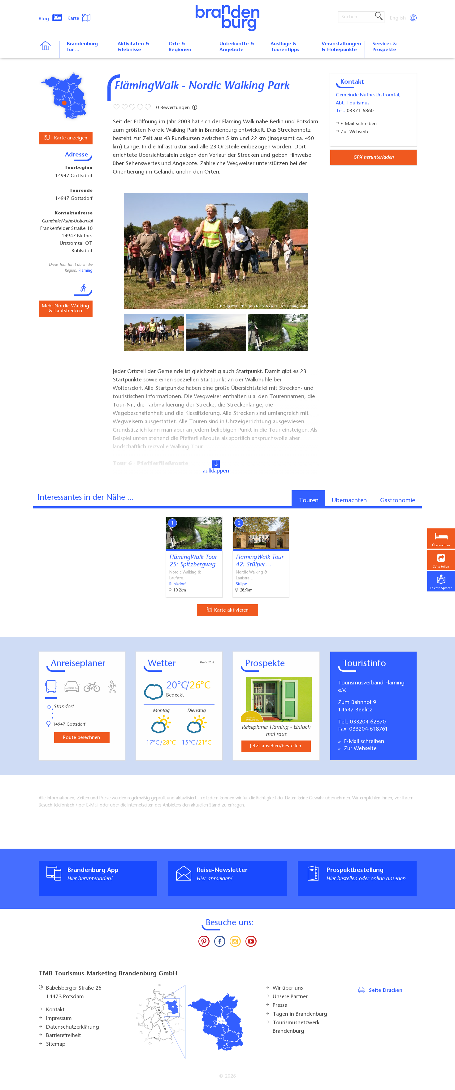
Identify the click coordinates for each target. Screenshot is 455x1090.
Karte (73, 18)
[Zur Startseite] (48, 49)
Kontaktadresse (74, 213)
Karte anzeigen (70, 138)
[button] (441, 560)
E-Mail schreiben (363, 742)
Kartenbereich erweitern (418, 511)
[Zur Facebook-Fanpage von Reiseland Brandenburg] (220, 942)
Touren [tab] (308, 501)
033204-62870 (368, 722)
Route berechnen (81, 737)
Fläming (86, 271)
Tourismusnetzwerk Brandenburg (296, 1027)
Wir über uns (288, 988)
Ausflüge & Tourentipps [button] (285, 47)
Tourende (81, 191)
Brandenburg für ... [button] (82, 47)
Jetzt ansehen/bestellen (275, 746)
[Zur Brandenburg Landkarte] (192, 1022)
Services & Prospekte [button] (384, 47)
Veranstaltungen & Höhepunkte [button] (341, 47)
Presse (280, 1006)
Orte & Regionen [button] (180, 47)
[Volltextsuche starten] (378, 16)
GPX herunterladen (373, 157)
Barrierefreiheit (63, 1036)
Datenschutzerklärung (72, 1027)
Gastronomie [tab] (397, 501)
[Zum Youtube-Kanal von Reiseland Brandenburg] (250, 942)
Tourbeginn (78, 168)
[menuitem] (398, 18)
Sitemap (55, 1044)
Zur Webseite (359, 749)
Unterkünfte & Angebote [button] (236, 47)
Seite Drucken (385, 990)
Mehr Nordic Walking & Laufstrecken (65, 309)
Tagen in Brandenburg (300, 1014)
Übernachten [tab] (349, 501)
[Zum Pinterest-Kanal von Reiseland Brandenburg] (204, 942)
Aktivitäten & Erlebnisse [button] (134, 47)
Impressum (59, 1019)
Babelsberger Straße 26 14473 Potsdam (74, 993)
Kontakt (55, 1010)
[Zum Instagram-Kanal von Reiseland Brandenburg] (235, 942)
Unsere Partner (290, 997)
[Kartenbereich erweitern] (449, 512)
